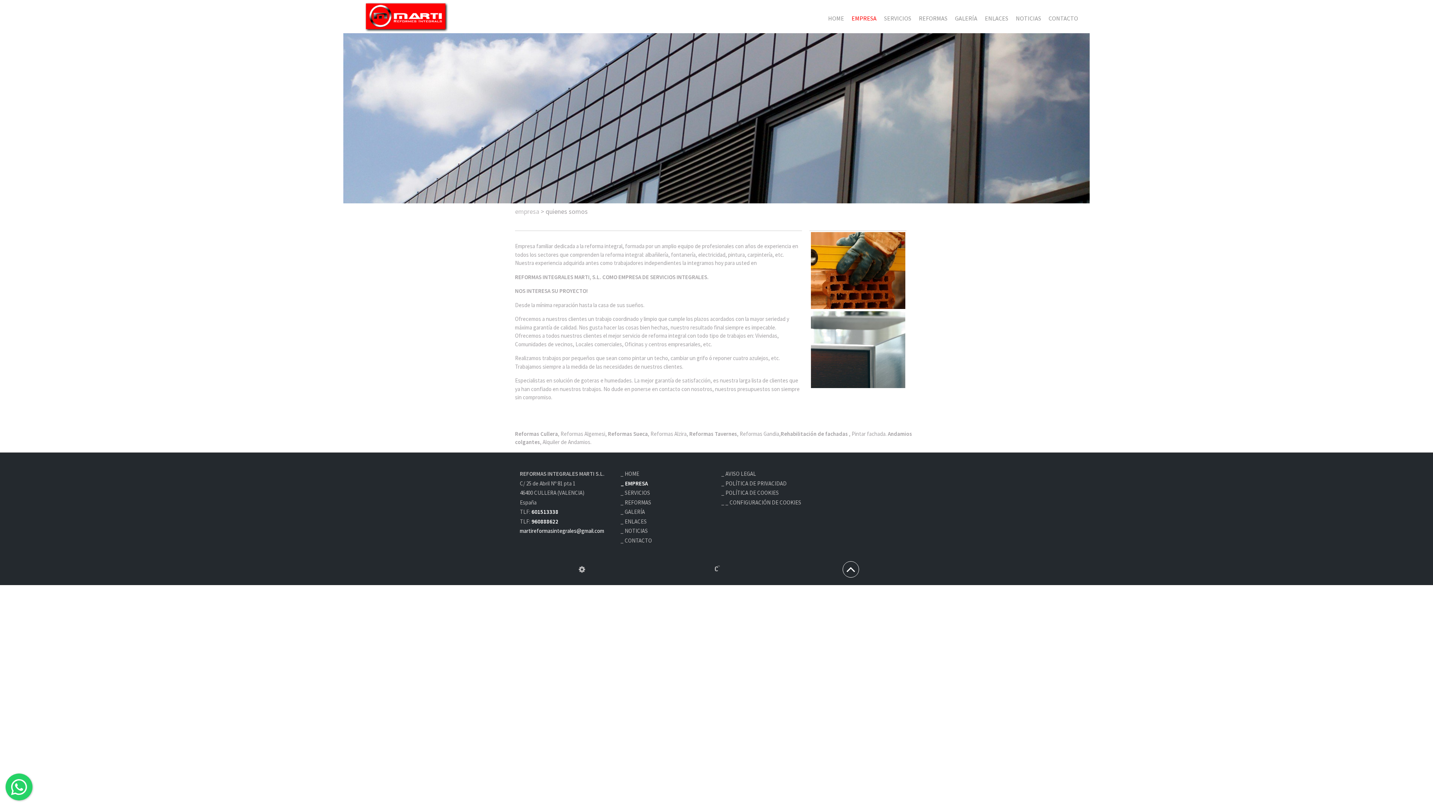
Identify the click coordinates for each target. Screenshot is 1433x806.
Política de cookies (752, 492)
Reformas (933, 18)
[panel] (582, 569)
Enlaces (996, 18)
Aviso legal (740, 473)
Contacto (1063, 18)
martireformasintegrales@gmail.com (562, 530)
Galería (966, 18)
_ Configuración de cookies (763, 502)
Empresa (864, 18)
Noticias (1028, 18)
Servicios (897, 18)
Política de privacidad (756, 483)
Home (836, 18)
